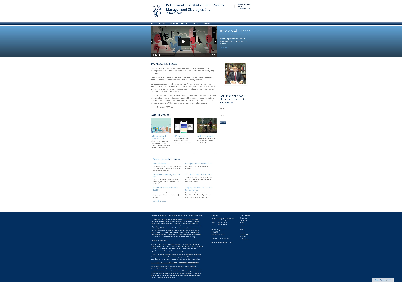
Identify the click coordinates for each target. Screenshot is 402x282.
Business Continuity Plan (188, 263)
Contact (207, 23)
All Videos (243, 236)
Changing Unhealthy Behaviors (198, 163)
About (162, 23)
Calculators (166, 159)
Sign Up (223, 123)
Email (222, 115)
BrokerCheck (197, 215)
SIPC (163, 246)
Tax (241, 227)
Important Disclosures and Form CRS (164, 263)
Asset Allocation (159, 163)
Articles (156, 159)
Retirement (243, 218)
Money (242, 229)
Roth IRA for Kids (205, 136)
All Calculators (244, 239)
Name (222, 108)
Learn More (224, 48)
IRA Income (179, 136)
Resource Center (178, 23)
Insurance (243, 225)
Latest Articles (244, 234)
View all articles (159, 201)
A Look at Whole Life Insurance (198, 174)
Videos (177, 159)
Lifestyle (242, 232)
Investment (243, 220)
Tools (195, 23)
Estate (242, 222)
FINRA (159, 246)
